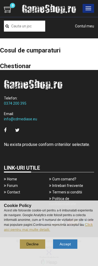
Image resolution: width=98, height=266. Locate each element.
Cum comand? (64, 179)
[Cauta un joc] (7, 26)
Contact (13, 192)
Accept (65, 244)
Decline (32, 244)
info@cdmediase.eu (20, 119)
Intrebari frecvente (67, 186)
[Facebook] (5, 130)
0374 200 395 (15, 103)
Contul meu (84, 26)
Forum (12, 186)
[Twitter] (17, 130)
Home (12, 179)
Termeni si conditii (67, 192)
